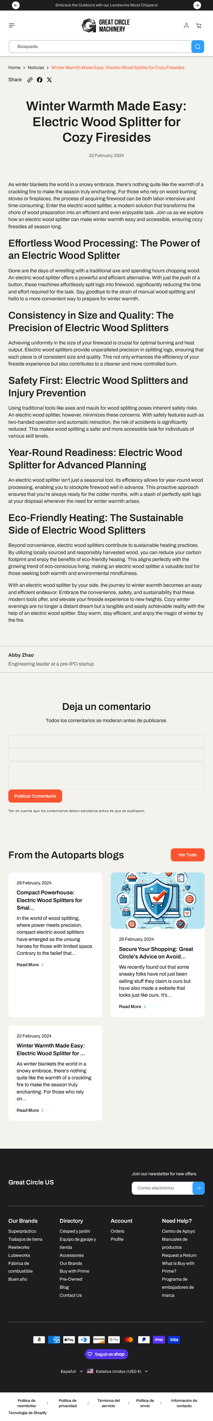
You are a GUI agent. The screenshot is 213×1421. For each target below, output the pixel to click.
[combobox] (106, 46)
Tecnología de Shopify (27, 1413)
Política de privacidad (68, 1403)
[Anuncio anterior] (16, 5)
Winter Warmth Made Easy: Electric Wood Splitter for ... (51, 1049)
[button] (13, 25)
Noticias (36, 67)
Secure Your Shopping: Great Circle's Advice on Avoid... (156, 953)
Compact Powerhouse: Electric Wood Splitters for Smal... (49, 900)
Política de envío (145, 1403)
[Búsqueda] (197, 46)
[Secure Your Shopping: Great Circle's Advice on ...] (158, 900)
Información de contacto (184, 1403)
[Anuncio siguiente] (197, 5)
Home (14, 67)
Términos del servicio (108, 1403)
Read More (28, 965)
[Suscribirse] (198, 1188)
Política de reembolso (26, 1403)
